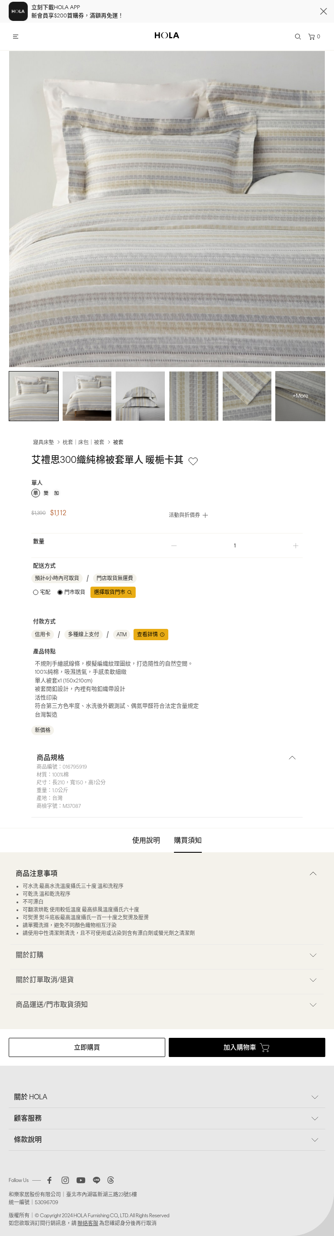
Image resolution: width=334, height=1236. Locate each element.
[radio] (35, 493)
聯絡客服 (87, 1223)
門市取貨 (74, 592)
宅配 (45, 592)
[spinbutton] (235, 545)
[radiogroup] (167, 493)
